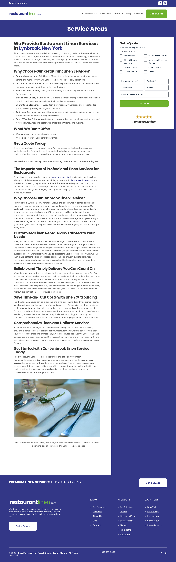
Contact (138, 13)
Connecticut (153, 521)
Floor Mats (125, 534)
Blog (128, 13)
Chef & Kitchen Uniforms (130, 61)
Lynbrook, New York (61, 177)
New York (151, 507)
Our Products (87, 13)
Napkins (123, 525)
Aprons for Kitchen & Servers (157, 61)
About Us (118, 13)
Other (151, 72)
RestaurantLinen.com (82, 180)
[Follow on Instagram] (165, 3)
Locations (105, 13)
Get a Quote (156, 13)
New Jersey (153, 511)
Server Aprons (126, 521)
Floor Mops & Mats (132, 72)
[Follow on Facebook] (160, 3)
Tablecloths (125, 530)
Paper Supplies (154, 67)
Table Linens (129, 56)
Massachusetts (154, 525)
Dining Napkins (130, 67)
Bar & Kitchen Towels (157, 56)
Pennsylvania (153, 516)
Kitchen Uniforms (128, 516)
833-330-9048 (108, 552)
